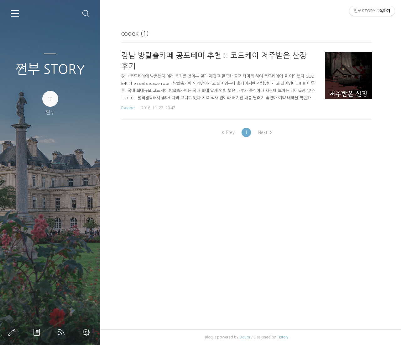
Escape (128, 108)
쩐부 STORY (50, 69)
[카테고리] (15, 13)
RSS (62, 332)
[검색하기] (86, 13)
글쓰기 (13, 332)
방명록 (37, 332)
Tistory (283, 337)
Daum (244, 337)
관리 (87, 332)
